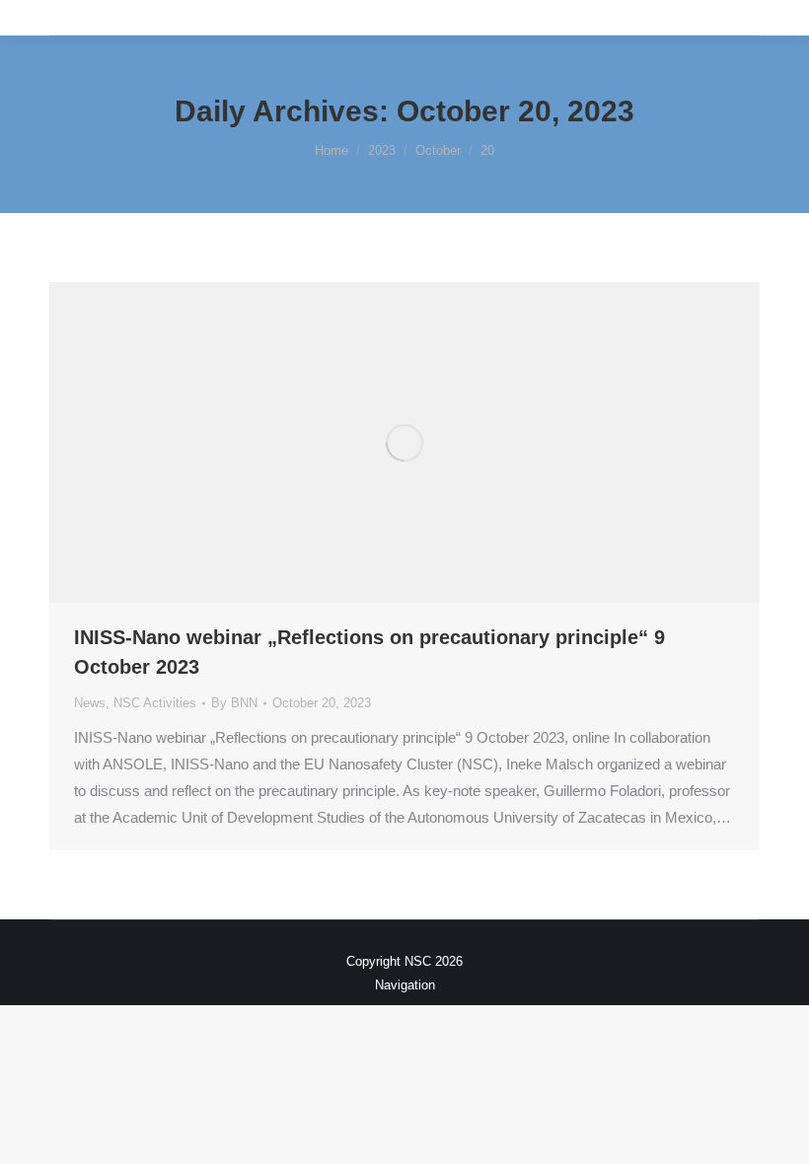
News (90, 702)
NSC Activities (154, 702)
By (234, 702)
